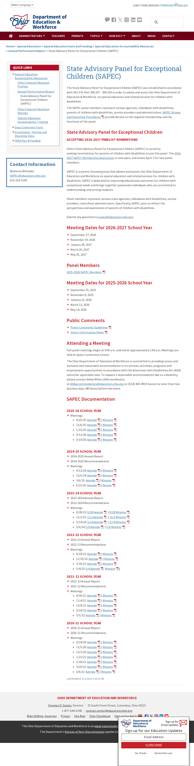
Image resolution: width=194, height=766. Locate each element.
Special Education (29, 46)
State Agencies (150, 5)
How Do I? (116, 36)
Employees (167, 5)
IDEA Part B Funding (28, 140)
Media (152, 36)
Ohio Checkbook (99, 716)
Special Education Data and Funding (68, 46)
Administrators (31, 36)
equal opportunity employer (112, 726)
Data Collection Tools (29, 127)
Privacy (65, 716)
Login (136, 5)
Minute (107, 485)
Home (10, 46)
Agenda (92, 420)
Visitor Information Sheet (87, 332)
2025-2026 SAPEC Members (84, 272)
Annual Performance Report (27, 51)
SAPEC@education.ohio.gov (28, 176)
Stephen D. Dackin (59, 705)
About (136, 36)
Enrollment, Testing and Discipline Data (31, 134)
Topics (95, 36)
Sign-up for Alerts (126, 716)
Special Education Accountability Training (33, 120)
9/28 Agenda (95, 512)
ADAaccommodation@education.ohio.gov (97, 384)
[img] (11, 36)
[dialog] (153, 741)
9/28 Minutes (118, 512)
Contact (168, 36)
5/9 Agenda (93, 527)
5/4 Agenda (93, 568)
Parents (77, 36)
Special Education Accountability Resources (124, 46)
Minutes (108, 420)
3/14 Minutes (118, 522)
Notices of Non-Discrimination (85, 732)
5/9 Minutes (114, 527)
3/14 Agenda (95, 522)
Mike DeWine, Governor (42, 716)
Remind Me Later (164, 753)
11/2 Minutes (118, 517)
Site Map (79, 716)
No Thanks (140, 753)
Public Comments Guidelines (89, 327)
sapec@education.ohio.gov (116, 217)
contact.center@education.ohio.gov (109, 711)
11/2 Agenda (95, 517)
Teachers (58, 36)
